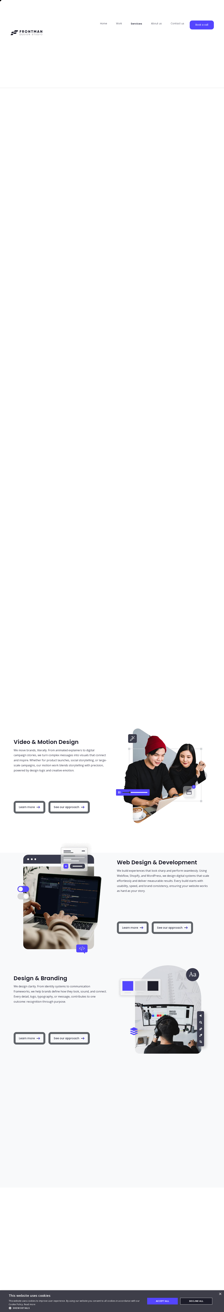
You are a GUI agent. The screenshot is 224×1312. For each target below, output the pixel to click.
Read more (30, 1304)
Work (119, 23)
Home (103, 23)
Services (136, 23)
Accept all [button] (162, 1301)
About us (156, 23)
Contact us (177, 23)
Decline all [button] (196, 1301)
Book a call (201, 24)
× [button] (220, 1294)
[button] (75, 1307)
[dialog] (112, 1301)
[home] (26, 43)
